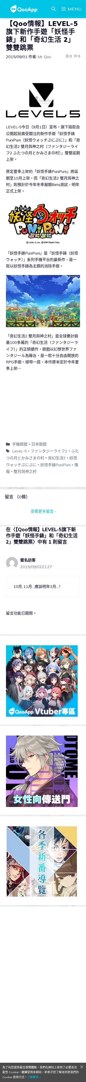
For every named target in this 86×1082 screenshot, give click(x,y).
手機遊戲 (19, 444)
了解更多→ (34, 1077)
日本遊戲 (39, 444)
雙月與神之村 (25, 471)
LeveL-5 (19, 451)
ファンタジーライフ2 (49, 451)
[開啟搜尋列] (53, 9)
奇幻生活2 (57, 458)
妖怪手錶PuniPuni (55, 464)
